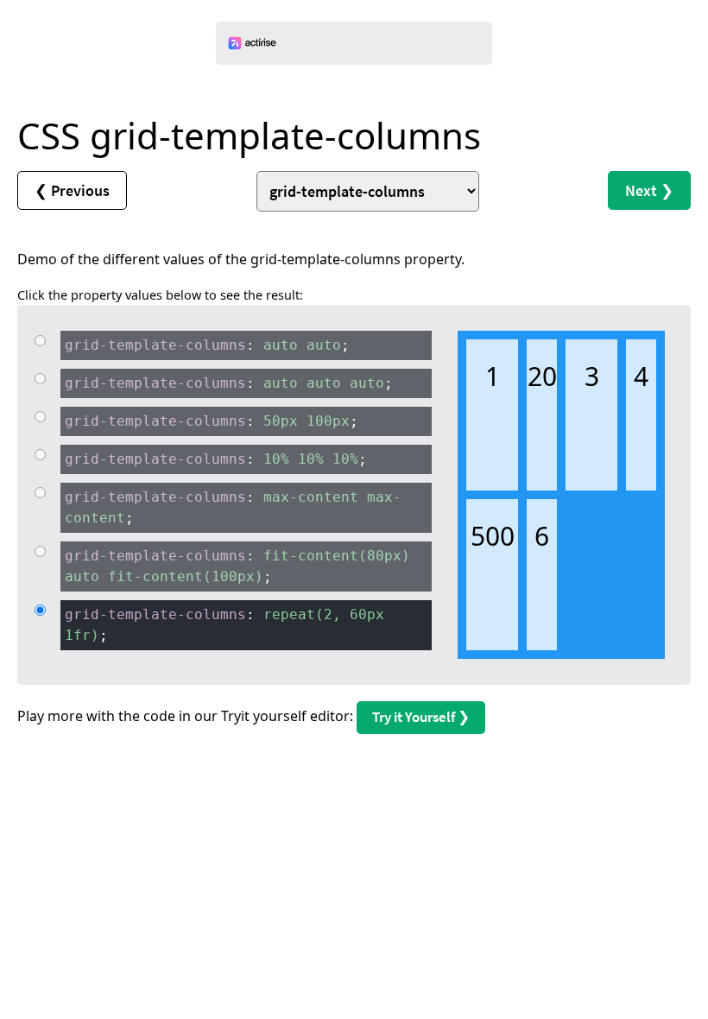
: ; (207, 345)
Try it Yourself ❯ (421, 716)
